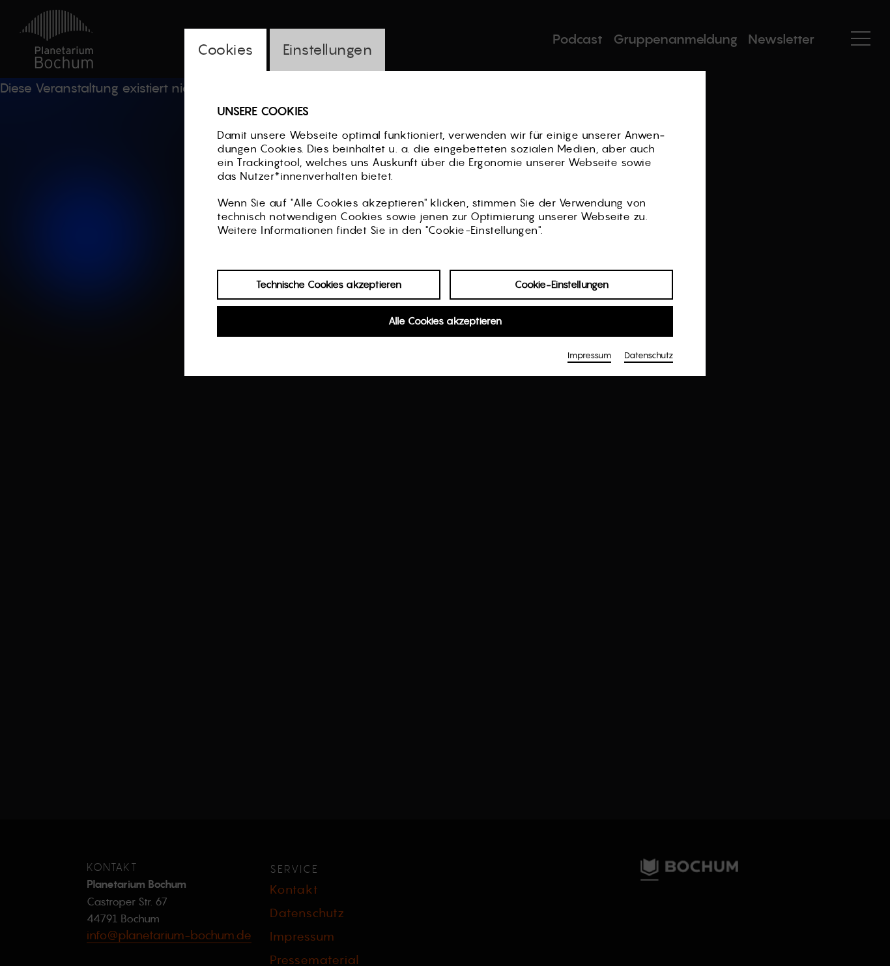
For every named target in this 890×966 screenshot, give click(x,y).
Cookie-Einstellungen (562, 284)
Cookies (225, 49)
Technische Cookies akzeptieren (328, 284)
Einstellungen (328, 49)
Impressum (589, 355)
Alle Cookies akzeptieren (445, 321)
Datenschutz (648, 355)
